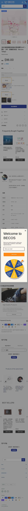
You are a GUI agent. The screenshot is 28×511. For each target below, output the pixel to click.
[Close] (25, 230)
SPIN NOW (14, 254)
